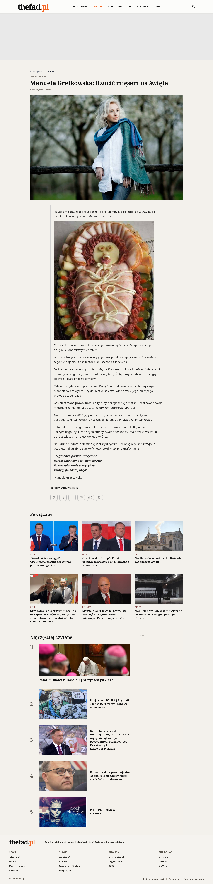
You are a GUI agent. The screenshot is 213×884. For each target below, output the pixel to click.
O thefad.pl (64, 857)
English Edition (116, 861)
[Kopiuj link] (99, 497)
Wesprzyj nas (66, 870)
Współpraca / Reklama (70, 866)
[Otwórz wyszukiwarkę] (192, 6)
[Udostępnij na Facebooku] (54, 497)
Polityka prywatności (153, 879)
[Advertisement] (106, 36)
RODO (112, 866)
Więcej (159, 6)
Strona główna (36, 71)
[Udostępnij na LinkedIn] (72, 497)
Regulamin (174, 879)
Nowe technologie (119, 6)
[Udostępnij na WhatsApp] (90, 497)
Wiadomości (81, 6)
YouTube (163, 866)
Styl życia (143, 6)
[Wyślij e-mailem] (81, 497)
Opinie (98, 6)
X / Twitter (164, 857)
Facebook (163, 861)
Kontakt (63, 861)
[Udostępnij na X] (63, 497)
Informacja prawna (194, 879)
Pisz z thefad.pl (116, 857)
